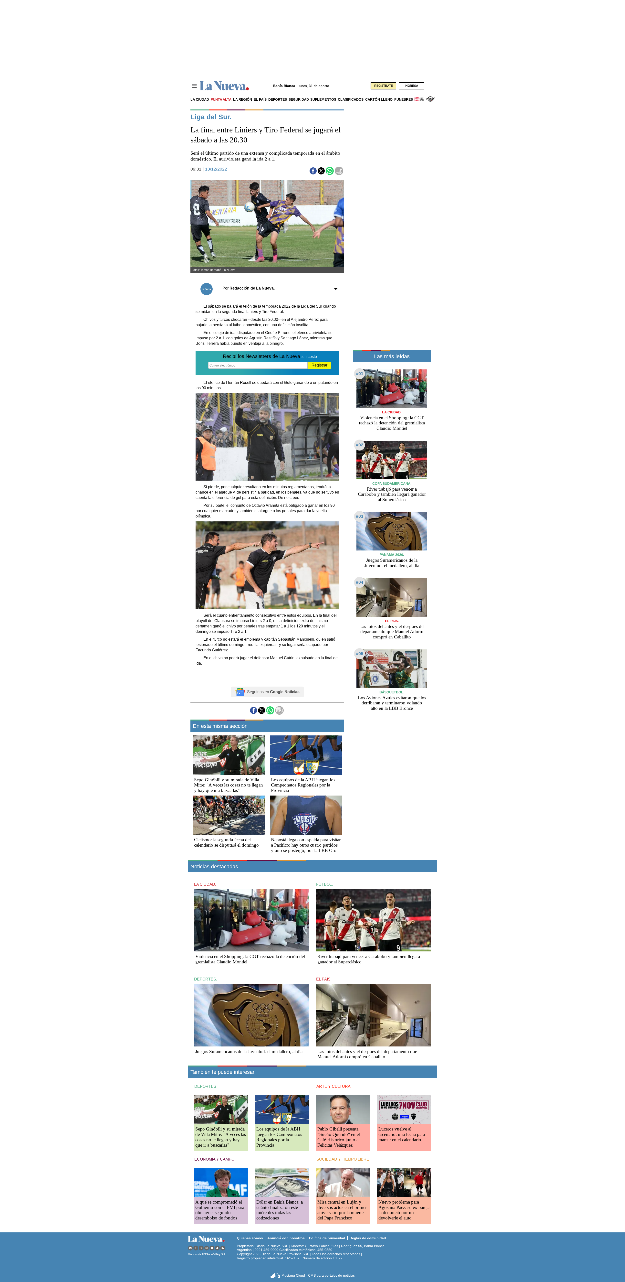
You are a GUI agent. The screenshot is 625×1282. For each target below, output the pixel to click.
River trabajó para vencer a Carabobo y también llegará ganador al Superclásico (392, 494)
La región (242, 99)
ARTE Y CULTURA (333, 1086)
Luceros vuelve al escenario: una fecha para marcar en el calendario (401, 1134)
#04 (359, 582)
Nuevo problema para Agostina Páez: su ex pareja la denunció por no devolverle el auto (403, 1210)
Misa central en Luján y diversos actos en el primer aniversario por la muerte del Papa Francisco (342, 1210)
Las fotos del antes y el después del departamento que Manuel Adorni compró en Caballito (392, 632)
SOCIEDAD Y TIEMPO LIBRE (342, 1159)
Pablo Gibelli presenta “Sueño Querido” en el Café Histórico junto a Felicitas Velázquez (338, 1137)
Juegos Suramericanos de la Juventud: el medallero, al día (392, 563)
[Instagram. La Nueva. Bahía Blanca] (206, 1248)
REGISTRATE (383, 85)
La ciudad (199, 99)
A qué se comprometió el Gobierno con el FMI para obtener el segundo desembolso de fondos (219, 1210)
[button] (313, 170)
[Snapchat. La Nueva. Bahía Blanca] (217, 1248)
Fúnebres (403, 99)
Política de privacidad (327, 1238)
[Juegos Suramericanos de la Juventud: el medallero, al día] (391, 531)
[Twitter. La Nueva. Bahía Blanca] (201, 1248)
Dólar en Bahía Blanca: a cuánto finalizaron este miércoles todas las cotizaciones (279, 1210)
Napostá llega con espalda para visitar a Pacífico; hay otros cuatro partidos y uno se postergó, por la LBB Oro (306, 845)
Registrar (319, 365)
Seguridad (299, 99)
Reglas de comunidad (368, 1238)
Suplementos (323, 99)
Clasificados (351, 99)
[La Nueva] (224, 85)
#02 (359, 444)
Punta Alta (221, 99)
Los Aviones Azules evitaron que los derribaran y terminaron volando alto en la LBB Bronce (392, 703)
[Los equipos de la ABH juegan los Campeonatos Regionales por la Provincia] (306, 755)
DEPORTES (205, 1086)
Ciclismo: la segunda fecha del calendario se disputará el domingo (226, 842)
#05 (359, 653)
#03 (359, 516)
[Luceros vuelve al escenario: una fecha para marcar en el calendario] (404, 1109)
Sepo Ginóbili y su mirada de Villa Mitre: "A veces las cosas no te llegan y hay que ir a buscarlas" (228, 785)
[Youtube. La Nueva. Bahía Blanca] (212, 1248)
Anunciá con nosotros (286, 1238)
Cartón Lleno (379, 99)
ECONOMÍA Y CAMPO (214, 1159)
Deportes (277, 99)
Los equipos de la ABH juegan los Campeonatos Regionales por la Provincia (303, 785)
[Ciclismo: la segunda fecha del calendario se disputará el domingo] (229, 815)
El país (260, 99)
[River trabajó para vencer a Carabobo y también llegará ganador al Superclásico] (391, 460)
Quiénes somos (250, 1238)
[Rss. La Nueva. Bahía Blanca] (222, 1248)
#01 (359, 373)
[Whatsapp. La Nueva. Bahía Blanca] (190, 1248)
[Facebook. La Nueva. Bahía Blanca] (196, 1248)
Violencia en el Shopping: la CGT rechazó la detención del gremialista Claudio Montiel (392, 423)
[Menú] (194, 86)
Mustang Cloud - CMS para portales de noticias (318, 1275)
